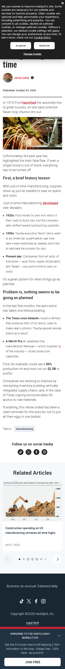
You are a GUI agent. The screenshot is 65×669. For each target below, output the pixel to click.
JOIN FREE (32, 662)
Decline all (44, 45)
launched (29, 102)
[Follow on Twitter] (28, 452)
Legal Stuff (32, 622)
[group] (32, 516)
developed (50, 203)
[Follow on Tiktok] (20, 452)
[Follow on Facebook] (36, 452)
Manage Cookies (32, 54)
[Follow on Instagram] (44, 452)
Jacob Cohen (21, 77)
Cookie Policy (42, 37)
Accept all (21, 45)
